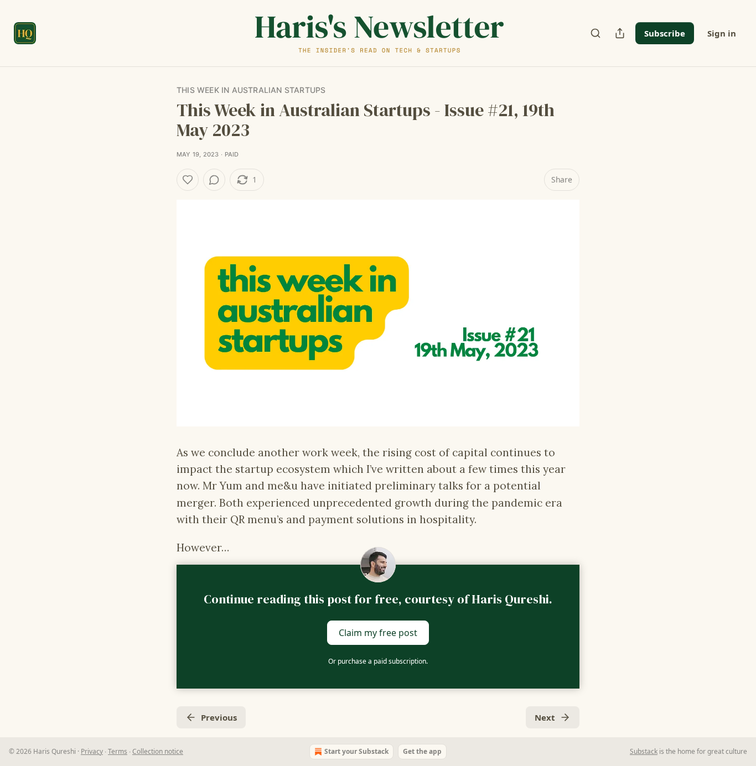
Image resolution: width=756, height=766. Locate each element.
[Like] (188, 180)
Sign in (721, 33)
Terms (117, 751)
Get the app (422, 751)
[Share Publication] (620, 33)
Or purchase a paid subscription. (378, 661)
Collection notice (157, 751)
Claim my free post (378, 632)
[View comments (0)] (214, 180)
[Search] (595, 33)
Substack (643, 751)
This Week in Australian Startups (251, 90)
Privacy (92, 751)
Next (545, 717)
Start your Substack (356, 751)
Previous (219, 717)
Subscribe (664, 33)
